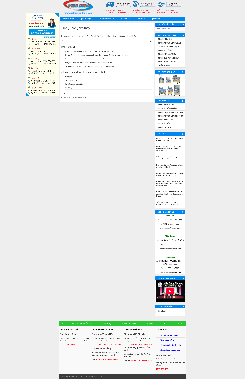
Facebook (162, 311)
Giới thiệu (86, 19)
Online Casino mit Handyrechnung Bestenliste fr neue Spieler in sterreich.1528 (96, 55)
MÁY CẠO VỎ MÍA (165, 50)
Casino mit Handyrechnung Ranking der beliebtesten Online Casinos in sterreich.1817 (169, 184)
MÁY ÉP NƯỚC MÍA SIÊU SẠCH (170, 112)
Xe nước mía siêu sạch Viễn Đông (78, 324)
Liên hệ (156, 19)
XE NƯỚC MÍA (164, 124)
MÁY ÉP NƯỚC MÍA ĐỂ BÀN (169, 43)
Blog (67, 77)
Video (142, 19)
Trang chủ (69, 19)
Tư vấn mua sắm (106, 19)
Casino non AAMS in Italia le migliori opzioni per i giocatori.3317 (90, 66)
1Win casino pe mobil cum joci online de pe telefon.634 (87, 59)
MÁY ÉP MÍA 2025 (165, 39)
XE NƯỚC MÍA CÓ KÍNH (167, 108)
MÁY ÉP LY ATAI (164, 127)
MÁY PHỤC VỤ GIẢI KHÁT (168, 58)
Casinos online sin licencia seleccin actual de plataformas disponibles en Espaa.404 (169, 194)
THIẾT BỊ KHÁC (164, 65)
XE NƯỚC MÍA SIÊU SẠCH (168, 47)
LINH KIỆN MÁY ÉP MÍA (167, 62)
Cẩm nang (126, 19)
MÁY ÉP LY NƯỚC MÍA (167, 54)
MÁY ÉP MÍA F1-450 (166, 120)
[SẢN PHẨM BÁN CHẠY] (170, 85)
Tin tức (68, 88)
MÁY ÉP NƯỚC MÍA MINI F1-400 (171, 116)
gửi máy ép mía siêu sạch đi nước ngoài (73, 97)
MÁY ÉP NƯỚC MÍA (166, 105)
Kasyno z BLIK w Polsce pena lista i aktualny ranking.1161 (88, 62)
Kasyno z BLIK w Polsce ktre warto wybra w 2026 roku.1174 (89, 51)
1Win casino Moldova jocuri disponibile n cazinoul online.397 (168, 203)
